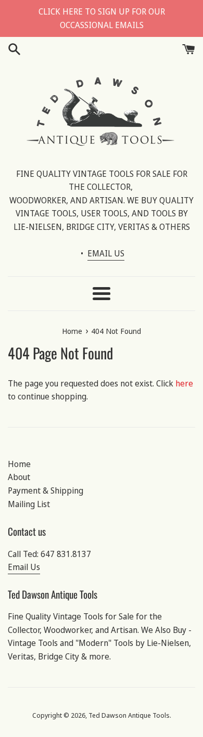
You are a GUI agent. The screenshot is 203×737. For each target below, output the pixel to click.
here (184, 383)
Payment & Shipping (45, 490)
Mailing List (29, 504)
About (19, 477)
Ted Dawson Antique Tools (129, 715)
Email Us (24, 567)
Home (19, 464)
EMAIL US (105, 253)
